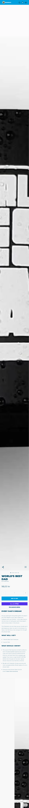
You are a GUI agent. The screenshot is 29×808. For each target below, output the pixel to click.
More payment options (14, 607)
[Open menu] (26, 2)
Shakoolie (6, 581)
